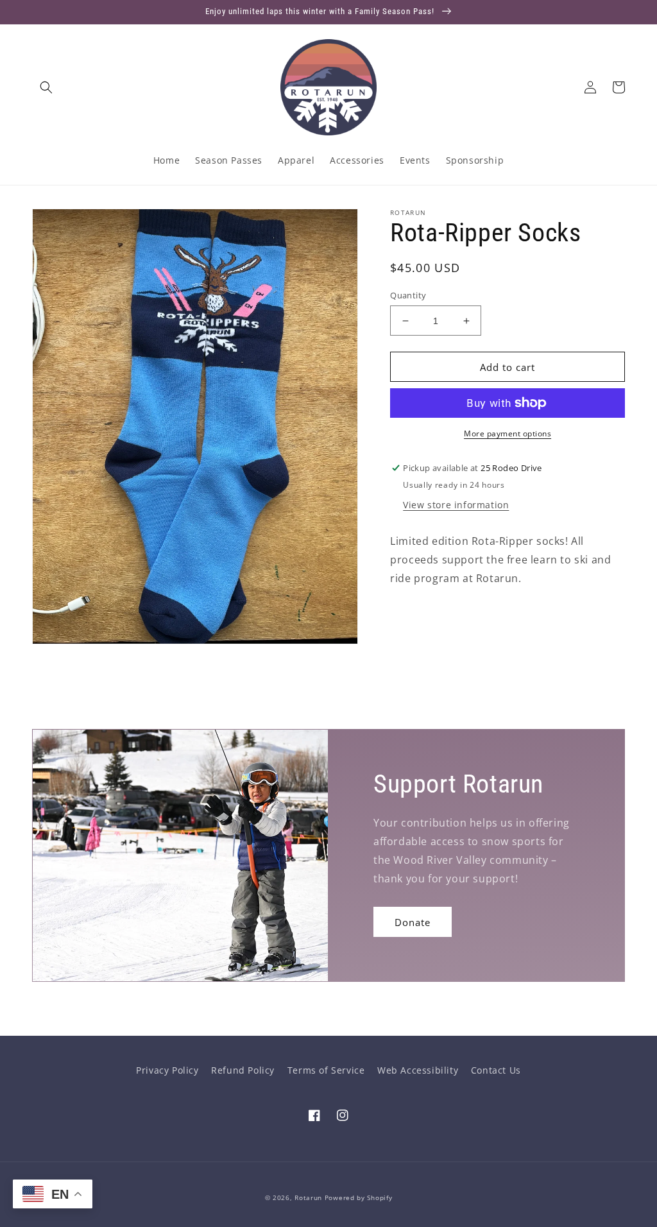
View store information (456, 505)
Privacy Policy (167, 1070)
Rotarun (308, 1197)
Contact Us (496, 1070)
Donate (413, 922)
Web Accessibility (417, 1070)
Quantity (408, 295)
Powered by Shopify (359, 1197)
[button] (46, 87)
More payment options (507, 433)
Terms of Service (326, 1070)
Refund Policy (243, 1070)
